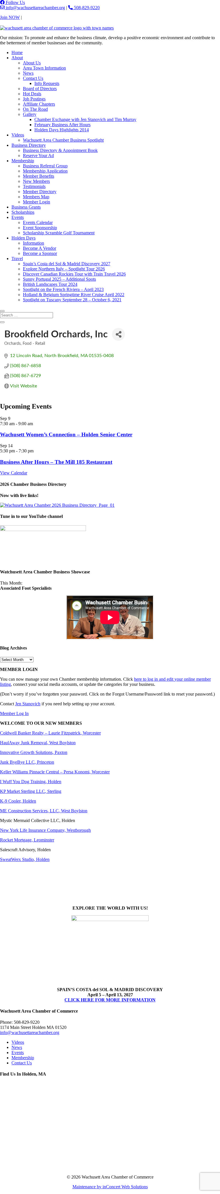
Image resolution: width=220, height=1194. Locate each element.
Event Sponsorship (40, 227)
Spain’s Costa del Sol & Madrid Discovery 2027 (66, 263)
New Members (36, 181)
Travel (17, 258)
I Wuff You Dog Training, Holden (30, 781)
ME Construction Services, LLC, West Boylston (43, 810)
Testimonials (34, 186)
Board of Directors (40, 88)
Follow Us (15, 2)
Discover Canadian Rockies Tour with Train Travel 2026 (74, 274)
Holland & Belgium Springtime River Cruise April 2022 (73, 294)
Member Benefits (38, 176)
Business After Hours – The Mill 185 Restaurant (56, 462)
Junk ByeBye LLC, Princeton (27, 762)
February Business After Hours (62, 124)
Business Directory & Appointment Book (60, 150)
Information (33, 243)
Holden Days (23, 237)
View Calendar (13, 472)
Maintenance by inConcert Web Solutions (110, 1186)
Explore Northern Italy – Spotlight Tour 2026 (64, 268)
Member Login (36, 201)
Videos (17, 134)
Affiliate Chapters (39, 104)
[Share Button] (118, 334)
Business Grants (26, 207)
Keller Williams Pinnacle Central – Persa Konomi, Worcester (55, 771)
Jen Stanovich (27, 703)
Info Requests (46, 83)
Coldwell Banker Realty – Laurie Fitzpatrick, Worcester (50, 732)
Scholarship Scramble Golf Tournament (59, 232)
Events (17, 217)
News (28, 73)
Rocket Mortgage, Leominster (27, 839)
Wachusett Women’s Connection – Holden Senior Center (66, 434)
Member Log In (14, 713)
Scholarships (22, 212)
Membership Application (45, 171)
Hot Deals (32, 93)
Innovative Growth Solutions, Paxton (33, 752)
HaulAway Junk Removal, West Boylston (38, 742)
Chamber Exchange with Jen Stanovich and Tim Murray (85, 119)
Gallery (29, 114)
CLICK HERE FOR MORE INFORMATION (110, 999)
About (17, 57)
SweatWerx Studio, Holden (25, 859)
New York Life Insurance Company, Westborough (45, 830)
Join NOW (10, 17)
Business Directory (28, 145)
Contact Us (33, 17)
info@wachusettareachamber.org (35, 7)
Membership (22, 160)
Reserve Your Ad (38, 155)
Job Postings (34, 98)
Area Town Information (44, 68)
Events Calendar (38, 222)
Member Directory (39, 191)
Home (17, 52)
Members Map (36, 196)
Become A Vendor (39, 248)
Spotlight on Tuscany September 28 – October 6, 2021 (72, 299)
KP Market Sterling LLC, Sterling (30, 791)
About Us (32, 62)
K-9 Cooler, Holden (18, 801)
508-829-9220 (86, 7)
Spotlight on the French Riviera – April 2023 (63, 289)
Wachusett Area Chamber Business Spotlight (63, 140)
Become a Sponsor (40, 253)
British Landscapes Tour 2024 (50, 284)
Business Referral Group (45, 165)
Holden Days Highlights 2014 (61, 129)
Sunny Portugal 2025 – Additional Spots (59, 279)
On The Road (35, 109)
